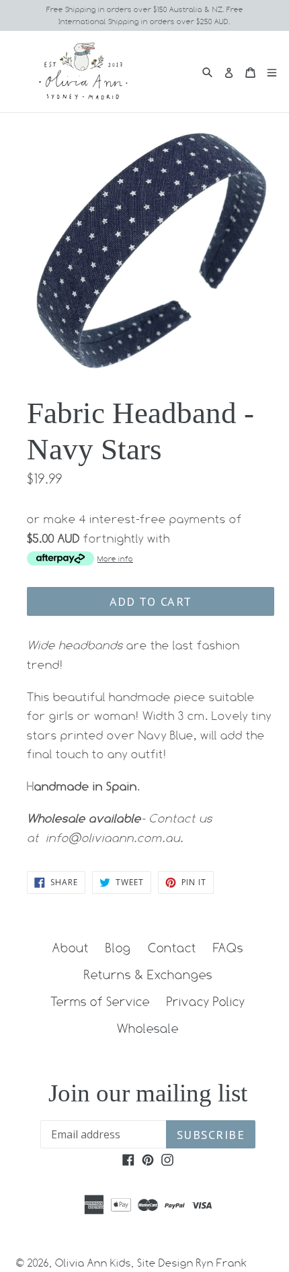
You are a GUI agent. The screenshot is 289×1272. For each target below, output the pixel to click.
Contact (172, 947)
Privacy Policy (206, 1001)
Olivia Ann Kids (93, 1263)
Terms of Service (100, 1001)
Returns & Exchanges (148, 974)
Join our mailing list (147, 1093)
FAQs (228, 947)
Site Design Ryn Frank (192, 1263)
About (70, 947)
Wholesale (148, 1028)
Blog (118, 947)
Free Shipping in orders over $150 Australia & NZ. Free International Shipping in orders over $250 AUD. (144, 15)
